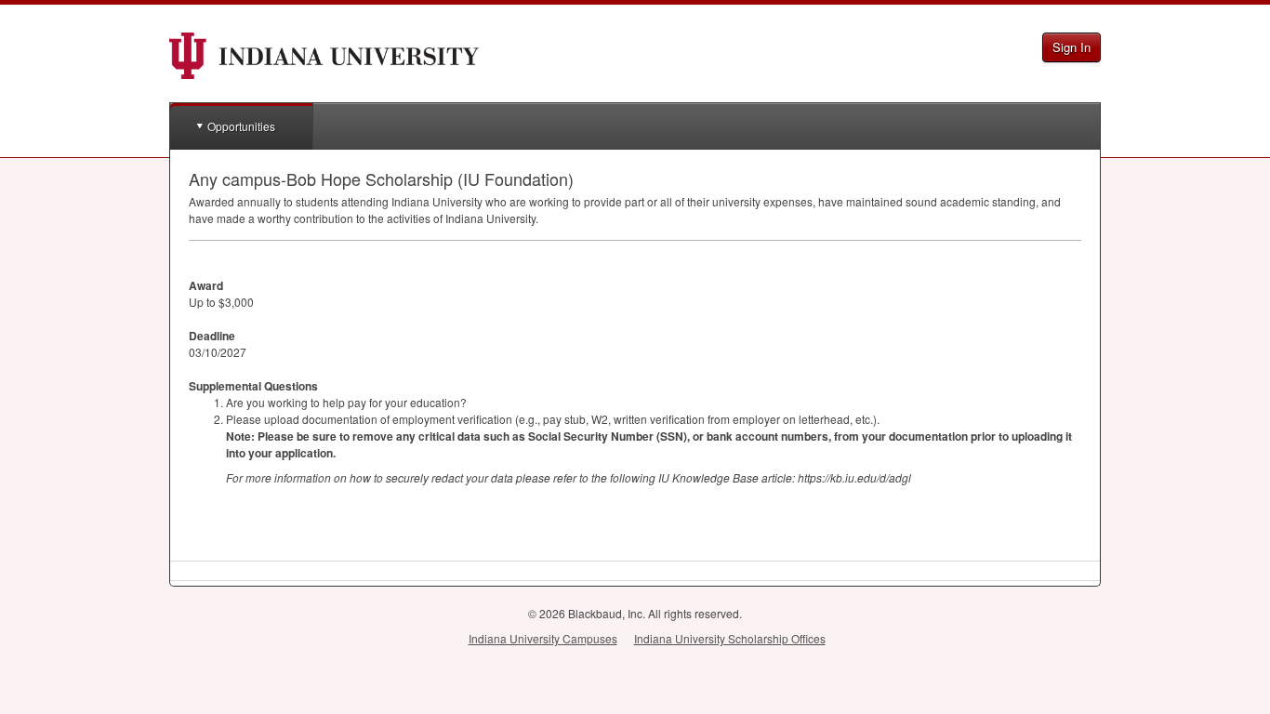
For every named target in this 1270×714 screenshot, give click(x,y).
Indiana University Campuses (543, 638)
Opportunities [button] (241, 126)
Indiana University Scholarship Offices (730, 638)
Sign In (1071, 47)
